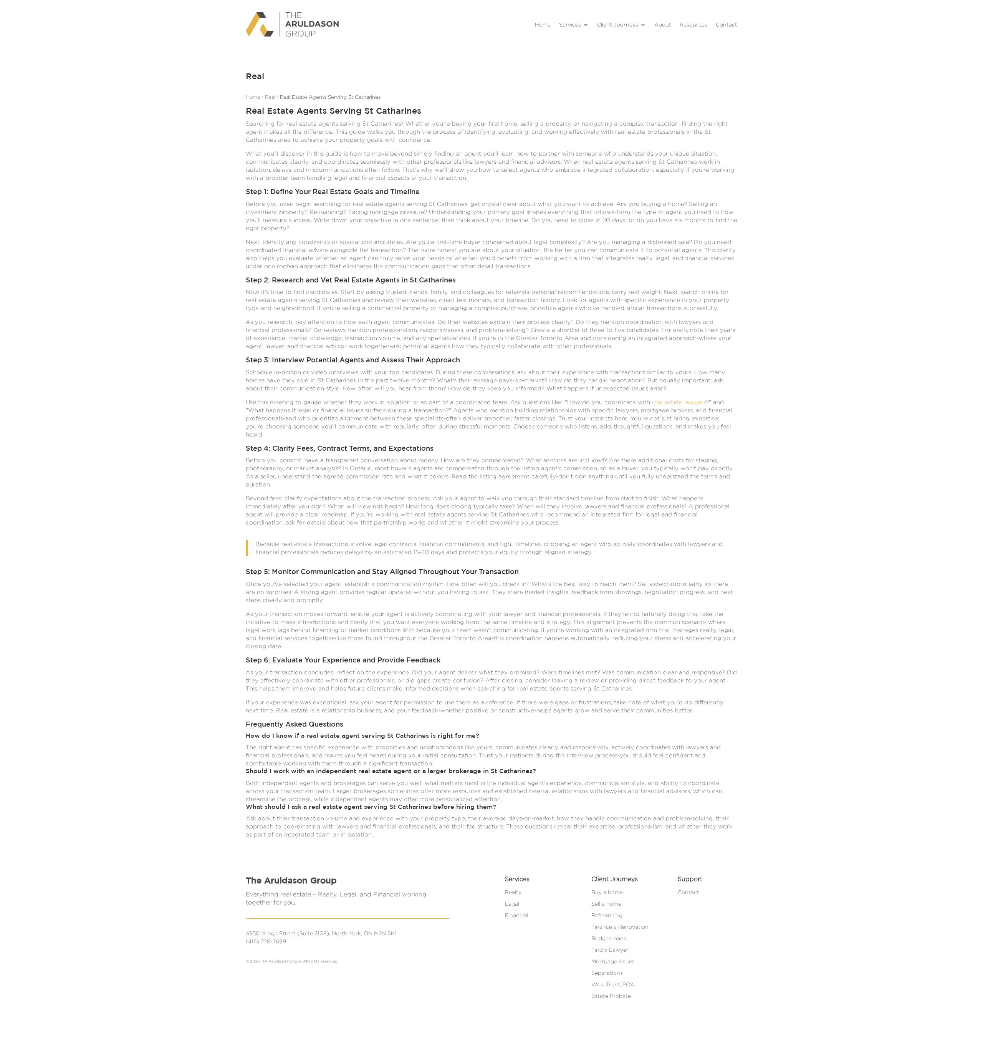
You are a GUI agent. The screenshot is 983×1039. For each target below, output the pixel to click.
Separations (607, 973)
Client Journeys (617, 24)
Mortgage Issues (613, 961)
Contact (726, 24)
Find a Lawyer (610, 950)
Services (570, 24)
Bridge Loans (608, 938)
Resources (693, 24)
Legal (512, 903)
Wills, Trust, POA (612, 984)
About (662, 24)
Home (543, 24)
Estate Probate (611, 996)
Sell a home (606, 903)
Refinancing (606, 915)
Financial (516, 915)
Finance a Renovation (620, 926)
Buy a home (607, 892)
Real (270, 97)
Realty (513, 892)
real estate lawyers (679, 402)
